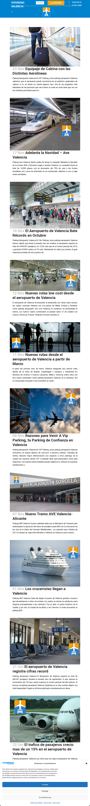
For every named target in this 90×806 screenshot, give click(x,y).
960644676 (77, 2)
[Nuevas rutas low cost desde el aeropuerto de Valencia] (45, 275)
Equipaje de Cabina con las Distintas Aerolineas (42, 71)
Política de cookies (36, 803)
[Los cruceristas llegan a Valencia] (45, 563)
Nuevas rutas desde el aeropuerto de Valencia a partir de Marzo (41, 359)
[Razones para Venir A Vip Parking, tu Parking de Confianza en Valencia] (45, 410)
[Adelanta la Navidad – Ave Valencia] (45, 124)
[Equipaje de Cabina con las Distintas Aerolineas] (45, 47)
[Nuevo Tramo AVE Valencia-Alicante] (45, 492)
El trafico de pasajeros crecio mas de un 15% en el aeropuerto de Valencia (43, 749)
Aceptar (45, 785)
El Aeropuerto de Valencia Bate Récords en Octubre (45, 233)
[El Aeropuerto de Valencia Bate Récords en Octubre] (45, 205)
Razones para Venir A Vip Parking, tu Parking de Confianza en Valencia (43, 440)
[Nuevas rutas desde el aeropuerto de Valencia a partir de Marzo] (45, 337)
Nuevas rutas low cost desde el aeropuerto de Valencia (43, 295)
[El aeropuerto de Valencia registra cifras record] (45, 641)
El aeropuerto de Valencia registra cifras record (40, 668)
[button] (86, 763)
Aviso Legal (47, 803)
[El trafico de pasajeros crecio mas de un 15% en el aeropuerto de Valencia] (45, 719)
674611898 (77, 5)
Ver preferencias (45, 797)
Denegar (45, 791)
